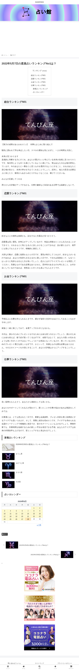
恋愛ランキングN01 (38, 79)
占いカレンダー (38, 92)
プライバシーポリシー (65, 663)
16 (40, 513)
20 (22, 516)
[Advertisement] (39, 38)
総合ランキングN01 (38, 75)
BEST (5, 534)
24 (4, 519)
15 (34, 513)
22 (34, 516)
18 (10, 516)
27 (22, 519)
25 (10, 519)
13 (22, 513)
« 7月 (39, 525)
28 (28, 519)
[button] (73, 425)
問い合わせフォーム (14, 663)
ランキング (37, 71)
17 (4, 516)
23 (40, 516)
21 (28, 516)
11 (10, 513)
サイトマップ (39, 663)
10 (4, 513)
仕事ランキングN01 (38, 85)
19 (16, 516)
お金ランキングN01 (38, 82)
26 (16, 519)
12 (16, 513)
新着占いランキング (40, 89)
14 (28, 513)
